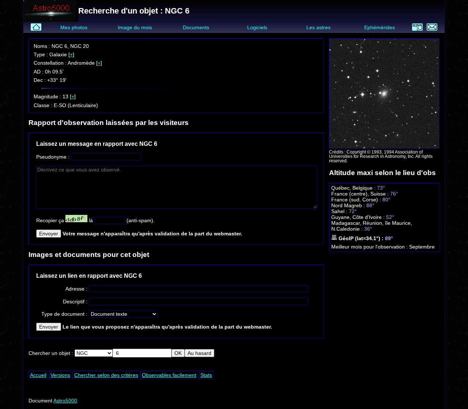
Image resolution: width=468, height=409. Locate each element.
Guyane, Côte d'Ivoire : (358, 217)
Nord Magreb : (348, 205)
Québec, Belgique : (354, 188)
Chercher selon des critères (106, 375)
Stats (206, 375)
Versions (60, 375)
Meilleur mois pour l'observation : (370, 247)
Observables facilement (169, 375)
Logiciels (257, 27)
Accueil (38, 375)
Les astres (318, 27)
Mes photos (73, 27)
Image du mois (135, 27)
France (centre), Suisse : (360, 194)
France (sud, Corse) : (356, 199)
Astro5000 (65, 401)
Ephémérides (379, 27)
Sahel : (340, 211)
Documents (196, 27)
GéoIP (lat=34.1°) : (361, 238)
